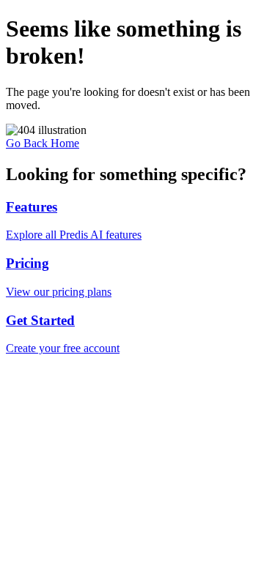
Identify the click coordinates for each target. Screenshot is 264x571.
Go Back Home (42, 143)
